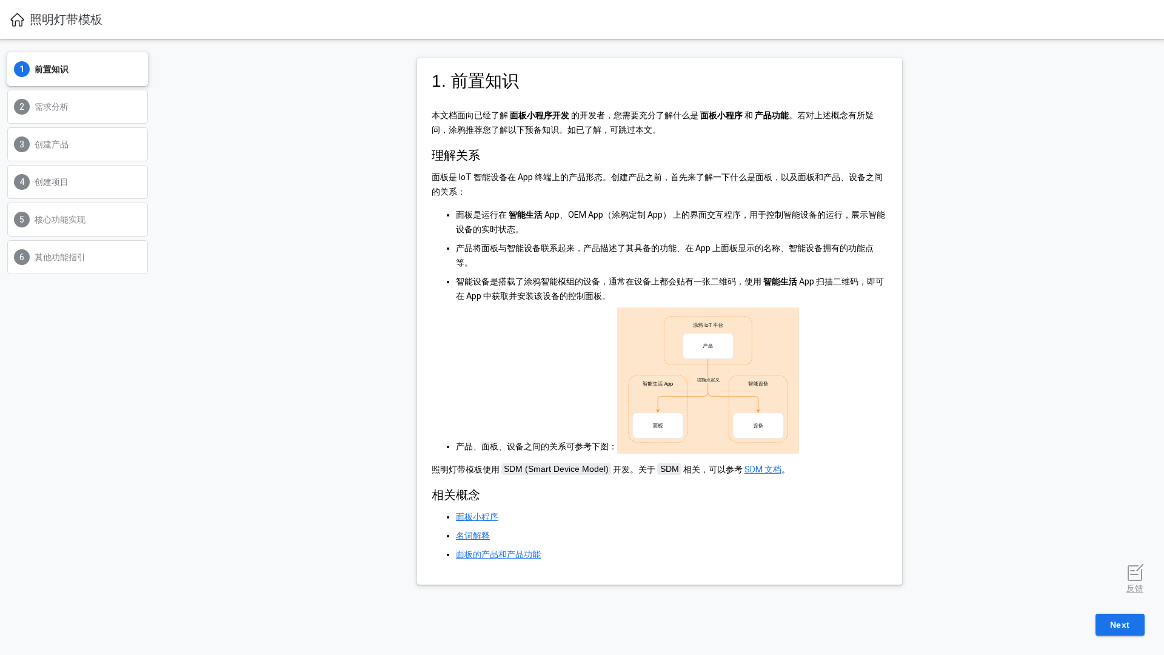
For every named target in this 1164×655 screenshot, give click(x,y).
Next (1120, 625)
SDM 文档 (762, 469)
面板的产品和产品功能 (498, 554)
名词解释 (473, 535)
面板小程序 (477, 517)
